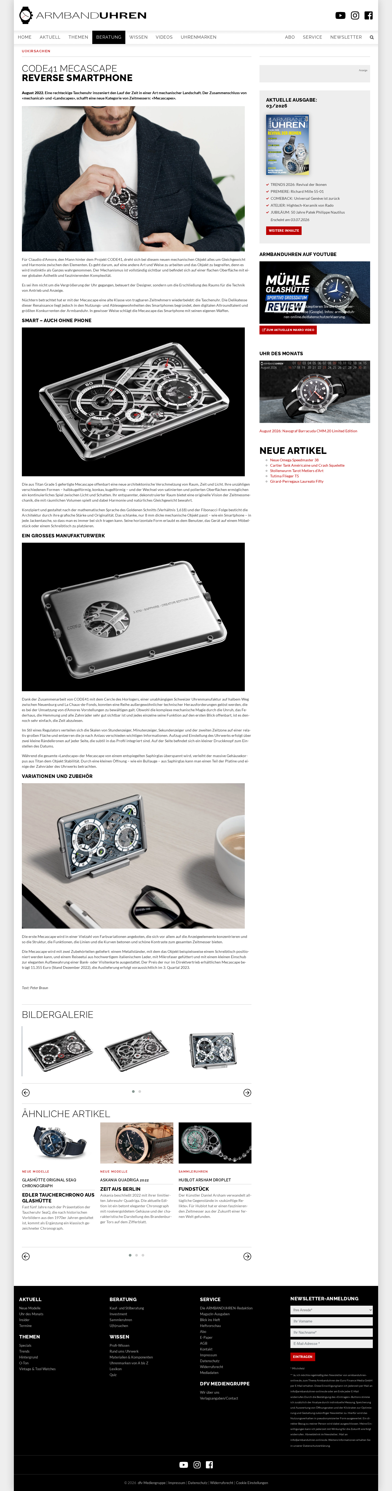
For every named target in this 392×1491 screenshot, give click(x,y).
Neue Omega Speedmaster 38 (294, 460)
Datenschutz (209, 1361)
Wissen (138, 37)
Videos (164, 37)
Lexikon (116, 1369)
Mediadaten (209, 1372)
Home (25, 37)
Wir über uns (209, 1392)
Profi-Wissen (119, 1345)
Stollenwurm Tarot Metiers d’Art (296, 470)
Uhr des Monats (31, 1314)
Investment (118, 1314)
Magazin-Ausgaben (215, 1314)
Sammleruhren (193, 1171)
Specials (25, 1345)
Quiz (113, 1375)
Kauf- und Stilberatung (127, 1308)
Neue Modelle (36, 1171)
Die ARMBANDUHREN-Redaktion (226, 1308)
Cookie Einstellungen (252, 1483)
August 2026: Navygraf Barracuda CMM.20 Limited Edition (308, 431)
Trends (24, 1351)
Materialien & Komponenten (131, 1357)
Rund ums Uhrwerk (124, 1351)
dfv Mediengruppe (225, 1383)
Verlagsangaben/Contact (219, 1398)
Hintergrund (28, 1357)
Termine (25, 1326)
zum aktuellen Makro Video (289, 330)
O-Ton (24, 1363)
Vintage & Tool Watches (37, 1369)
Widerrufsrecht (211, 1367)
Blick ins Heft (210, 1320)
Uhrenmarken (199, 37)
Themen (78, 37)
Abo (290, 37)
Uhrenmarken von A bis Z (129, 1363)
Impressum (208, 1355)
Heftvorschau (210, 1326)
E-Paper (206, 1337)
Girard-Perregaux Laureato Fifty (296, 481)
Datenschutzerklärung (316, 1445)
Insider (24, 1320)
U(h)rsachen (36, 51)
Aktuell (50, 37)
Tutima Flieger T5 (284, 476)
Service (312, 37)
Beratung (108, 37)
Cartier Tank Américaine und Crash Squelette (307, 465)
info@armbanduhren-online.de (308, 1391)
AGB (203, 1343)
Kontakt (206, 1349)
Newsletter (346, 37)
